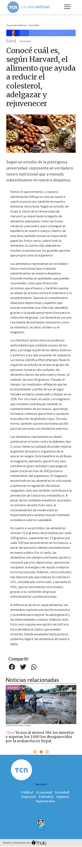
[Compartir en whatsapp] (34, 666)
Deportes (28, 797)
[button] (35, 752)
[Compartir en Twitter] (23, 666)
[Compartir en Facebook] (12, 666)
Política (26, 792)
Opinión (62, 797)
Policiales (45, 797)
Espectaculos (45, 801)
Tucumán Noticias (16, 25)
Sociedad (34, 25)
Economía (43, 792)
